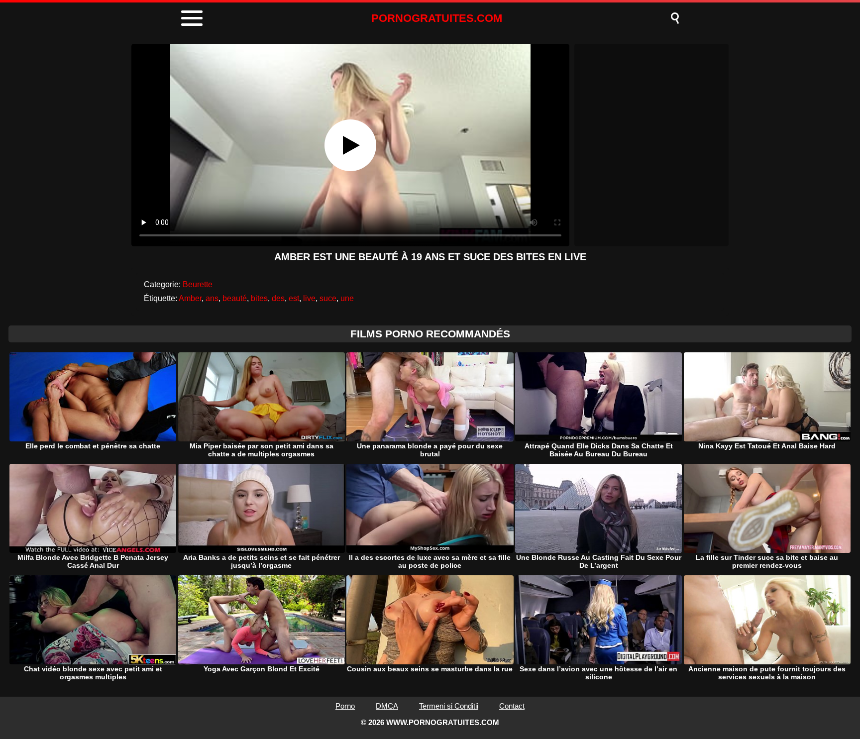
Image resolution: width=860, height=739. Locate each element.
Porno (345, 706)
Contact (512, 706)
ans (212, 298)
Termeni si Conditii (448, 706)
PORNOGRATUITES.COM (436, 18)
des (278, 298)
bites (259, 298)
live (309, 298)
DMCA (387, 706)
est (294, 298)
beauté (234, 298)
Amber (190, 298)
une (347, 298)
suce (328, 298)
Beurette (198, 284)
